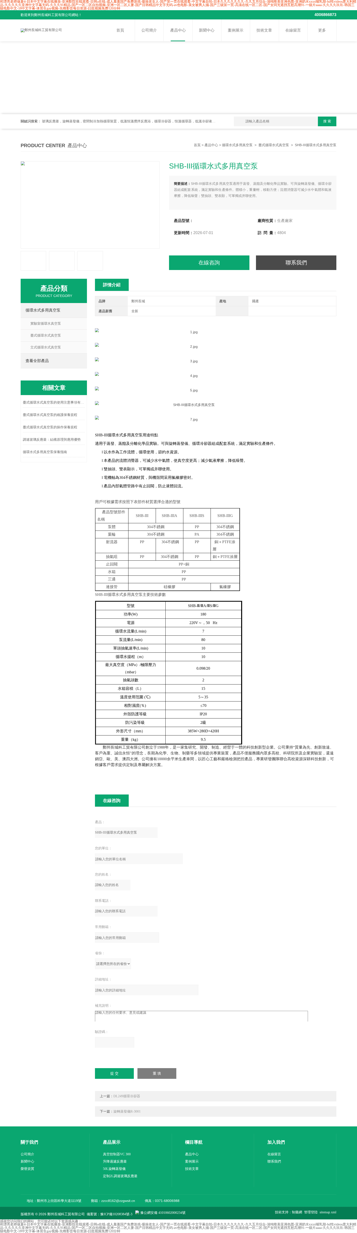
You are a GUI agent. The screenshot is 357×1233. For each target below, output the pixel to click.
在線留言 (293, 30)
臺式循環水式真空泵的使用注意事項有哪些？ (54, 402)
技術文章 (264, 30)
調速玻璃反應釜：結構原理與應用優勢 (52, 439)
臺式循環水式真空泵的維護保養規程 (50, 415)
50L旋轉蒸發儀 (114, 1169)
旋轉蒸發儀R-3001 (127, 1111)
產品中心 (178, 30)
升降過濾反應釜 (115, 1161)
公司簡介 (149, 30)
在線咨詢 (209, 263)
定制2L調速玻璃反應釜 (120, 1176)
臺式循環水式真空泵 (273, 145)
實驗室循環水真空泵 (45, 323)
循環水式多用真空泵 (237, 145)
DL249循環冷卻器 (126, 1096)
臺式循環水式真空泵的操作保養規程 (50, 427)
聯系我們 (296, 263)
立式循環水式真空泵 (45, 347)
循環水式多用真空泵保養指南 (45, 452)
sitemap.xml (328, 1212)
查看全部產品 (37, 361)
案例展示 (235, 30)
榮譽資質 (27, 1169)
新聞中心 (206, 30)
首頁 (120, 30)
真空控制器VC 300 (117, 1154)
